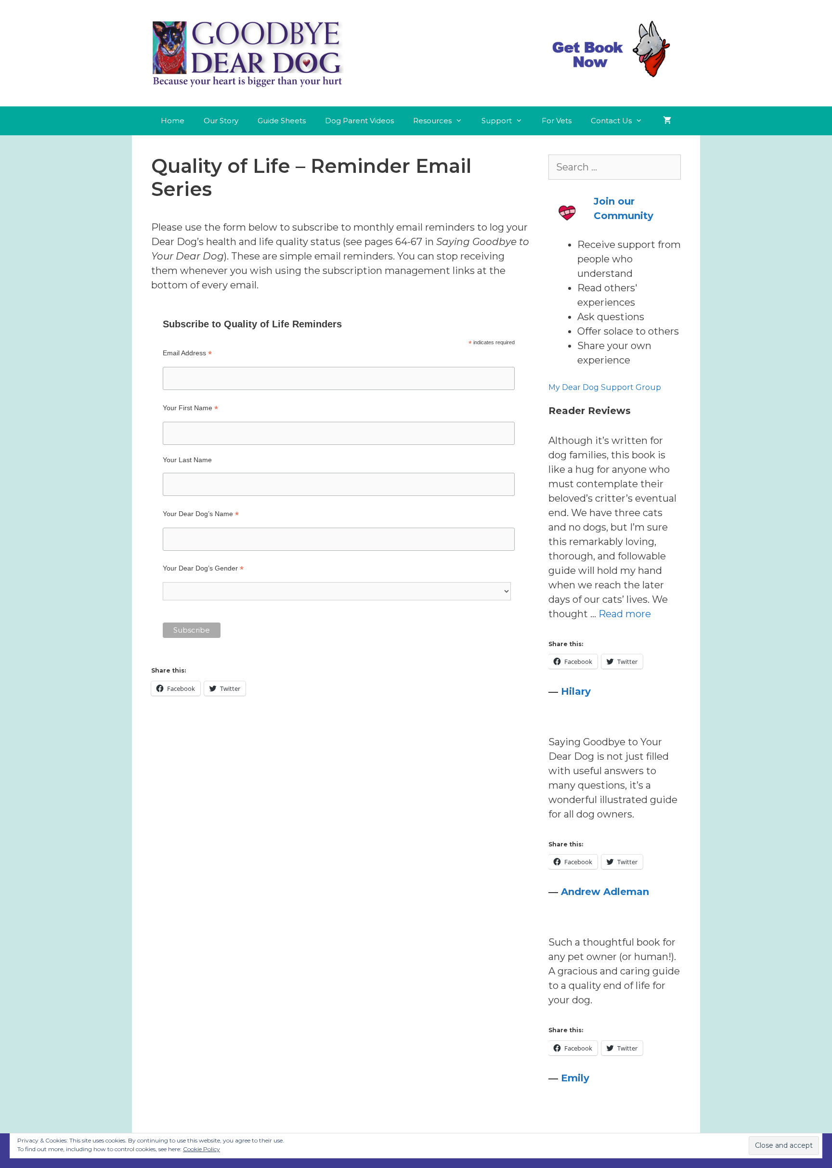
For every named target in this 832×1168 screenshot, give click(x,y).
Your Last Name (187, 460)
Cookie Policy (201, 1149)
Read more (624, 614)
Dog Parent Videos (359, 120)
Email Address (187, 353)
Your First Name (190, 408)
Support (496, 120)
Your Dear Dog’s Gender (203, 568)
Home (172, 120)
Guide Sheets (282, 120)
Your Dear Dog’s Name (201, 514)
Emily (575, 1078)
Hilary (576, 691)
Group (647, 387)
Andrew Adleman (605, 891)
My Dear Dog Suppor (589, 387)
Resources (432, 120)
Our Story (221, 120)
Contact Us (611, 120)
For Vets (557, 120)
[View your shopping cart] (667, 120)
